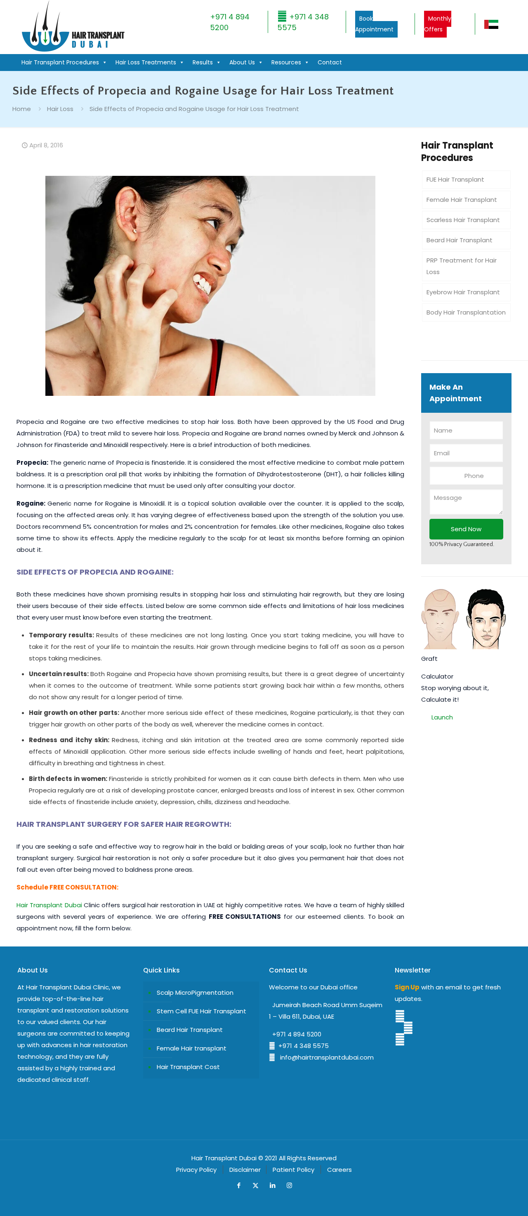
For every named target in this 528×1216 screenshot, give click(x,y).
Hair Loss (60, 108)
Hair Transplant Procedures (60, 62)
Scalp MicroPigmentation (195, 992)
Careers (339, 1169)
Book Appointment (374, 23)
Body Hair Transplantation (466, 312)
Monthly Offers (437, 23)
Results (203, 62)
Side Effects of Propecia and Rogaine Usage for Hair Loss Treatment (194, 108)
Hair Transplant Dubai (49, 905)
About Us (242, 62)
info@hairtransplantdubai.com (324, 1057)
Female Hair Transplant (462, 199)
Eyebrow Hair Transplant (463, 292)
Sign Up (407, 987)
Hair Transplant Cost (188, 1066)
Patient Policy (293, 1169)
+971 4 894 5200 (295, 1034)
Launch (442, 717)
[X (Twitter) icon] (255, 1185)
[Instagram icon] (289, 1185)
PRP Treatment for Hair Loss (462, 266)
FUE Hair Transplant (455, 179)
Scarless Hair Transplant (463, 219)
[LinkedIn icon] (272, 1185)
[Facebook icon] (239, 1185)
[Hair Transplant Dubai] (73, 49)
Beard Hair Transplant (460, 240)
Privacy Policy (196, 1169)
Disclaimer (245, 1169)
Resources (286, 62)
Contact (330, 62)
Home (21, 108)
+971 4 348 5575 (302, 1045)
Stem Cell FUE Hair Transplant (201, 1011)
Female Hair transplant (191, 1048)
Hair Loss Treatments (146, 62)
